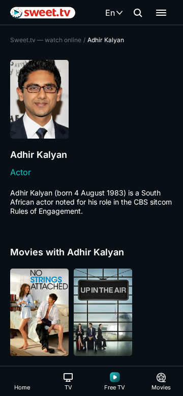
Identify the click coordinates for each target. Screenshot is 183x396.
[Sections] (161, 12)
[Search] (137, 12)
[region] (91, 312)
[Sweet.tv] (42, 13)
